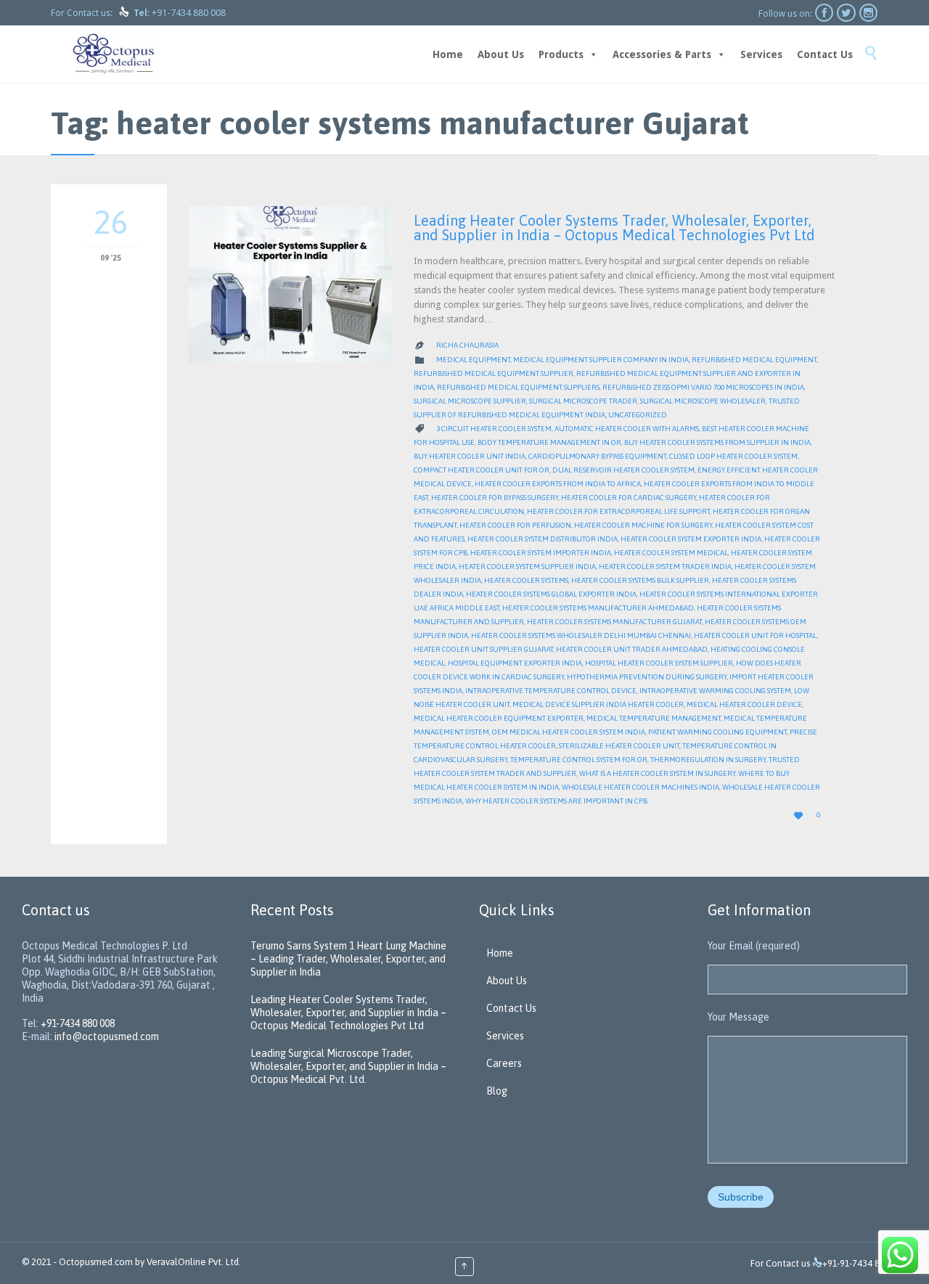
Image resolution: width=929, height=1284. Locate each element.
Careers (504, 1063)
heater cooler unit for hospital (755, 635)
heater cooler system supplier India (527, 567)
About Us (501, 54)
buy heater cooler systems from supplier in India (717, 442)
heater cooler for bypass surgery (494, 498)
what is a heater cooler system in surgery (657, 773)
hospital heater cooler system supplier (659, 663)
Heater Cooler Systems (526, 580)
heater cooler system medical (671, 553)
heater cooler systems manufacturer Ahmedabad (598, 608)
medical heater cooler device (744, 704)
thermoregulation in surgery (708, 760)
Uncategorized (637, 415)
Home (448, 54)
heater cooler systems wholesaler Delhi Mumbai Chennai (581, 635)
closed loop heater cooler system (733, 456)
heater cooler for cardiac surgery (628, 498)
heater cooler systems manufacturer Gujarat (614, 622)
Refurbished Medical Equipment (754, 360)
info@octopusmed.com (106, 1036)
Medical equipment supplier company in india (601, 360)
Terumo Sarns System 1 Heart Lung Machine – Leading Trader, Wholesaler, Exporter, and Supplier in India (348, 959)
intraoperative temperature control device (551, 691)
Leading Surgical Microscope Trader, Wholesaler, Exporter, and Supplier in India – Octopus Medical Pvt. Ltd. (348, 1066)
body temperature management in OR (549, 442)
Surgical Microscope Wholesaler (703, 401)
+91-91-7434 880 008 (864, 1263)
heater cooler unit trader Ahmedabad (632, 649)
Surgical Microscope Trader (583, 401)
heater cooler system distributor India (542, 539)
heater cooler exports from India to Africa (558, 484)
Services (761, 54)
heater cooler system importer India (540, 553)
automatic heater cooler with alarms (626, 429)
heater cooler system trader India (665, 567)
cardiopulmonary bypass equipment (597, 456)
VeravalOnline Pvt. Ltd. (194, 1261)
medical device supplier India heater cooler (598, 704)
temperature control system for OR (578, 760)
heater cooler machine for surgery (643, 525)
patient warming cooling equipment (717, 732)
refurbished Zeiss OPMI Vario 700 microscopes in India (703, 387)
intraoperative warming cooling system (715, 691)
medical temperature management (653, 718)
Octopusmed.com (96, 1261)
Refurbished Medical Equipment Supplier (493, 373)
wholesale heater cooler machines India (640, 787)
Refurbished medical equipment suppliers (518, 387)
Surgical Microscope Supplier (470, 401)
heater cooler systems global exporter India (551, 594)
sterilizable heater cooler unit (619, 746)
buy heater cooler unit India (469, 456)
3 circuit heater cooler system (494, 429)
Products (561, 54)
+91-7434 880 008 (189, 12)
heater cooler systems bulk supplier (640, 580)
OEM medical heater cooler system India (568, 732)
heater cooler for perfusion (515, 525)
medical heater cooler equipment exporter (499, 718)
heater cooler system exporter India (691, 539)
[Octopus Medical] (116, 54)
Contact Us (825, 54)
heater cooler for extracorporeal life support (618, 511)
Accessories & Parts (662, 54)
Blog (496, 1091)
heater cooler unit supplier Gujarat (483, 649)
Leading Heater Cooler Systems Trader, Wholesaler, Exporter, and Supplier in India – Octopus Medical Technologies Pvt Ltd (614, 227)
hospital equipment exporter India (515, 663)
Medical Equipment (473, 360)
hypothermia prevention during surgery (647, 677)
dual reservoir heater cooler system (623, 470)
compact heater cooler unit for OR (481, 470)
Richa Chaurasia (467, 345)
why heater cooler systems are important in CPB (556, 801)
